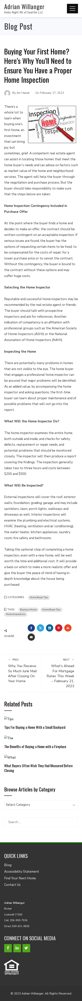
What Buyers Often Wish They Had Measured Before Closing (38, 768)
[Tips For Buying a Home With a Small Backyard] (9, 719)
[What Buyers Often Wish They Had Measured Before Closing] (10, 757)
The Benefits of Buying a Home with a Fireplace (35, 746)
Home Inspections (15, 614)
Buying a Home (28, 609)
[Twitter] (26, 948)
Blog (7, 865)
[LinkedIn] (17, 948)
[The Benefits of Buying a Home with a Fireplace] (8, 738)
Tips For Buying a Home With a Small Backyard (34, 727)
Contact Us (12, 885)
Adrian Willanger (24, 6)
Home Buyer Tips (39, 597)
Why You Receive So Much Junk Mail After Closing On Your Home (22, 671)
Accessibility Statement (21, 871)
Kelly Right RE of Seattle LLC (23, 12)
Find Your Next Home (20, 878)
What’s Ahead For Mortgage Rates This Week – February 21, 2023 (60, 673)
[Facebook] (8, 948)
